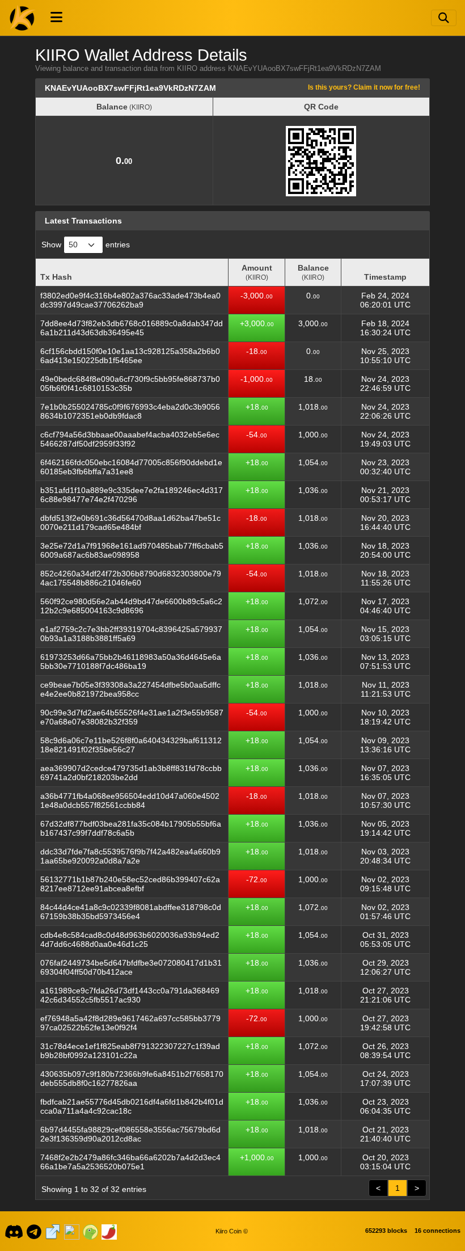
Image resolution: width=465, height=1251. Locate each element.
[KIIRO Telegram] (34, 1231)
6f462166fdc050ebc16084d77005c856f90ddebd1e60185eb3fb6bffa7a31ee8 (131, 467)
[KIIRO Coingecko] (90, 1231)
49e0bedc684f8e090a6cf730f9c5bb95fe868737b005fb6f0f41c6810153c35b (130, 383)
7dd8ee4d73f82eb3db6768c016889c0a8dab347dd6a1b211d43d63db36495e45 (131, 328)
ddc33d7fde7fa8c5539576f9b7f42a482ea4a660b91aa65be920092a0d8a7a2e (130, 856)
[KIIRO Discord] (13, 1231)
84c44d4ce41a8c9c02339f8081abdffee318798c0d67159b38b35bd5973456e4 (130, 912)
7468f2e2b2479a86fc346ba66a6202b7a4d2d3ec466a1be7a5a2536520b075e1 (130, 1162)
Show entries (85, 244)
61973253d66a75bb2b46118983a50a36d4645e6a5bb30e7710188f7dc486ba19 (130, 661)
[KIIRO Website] (52, 1231)
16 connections (437, 1230)
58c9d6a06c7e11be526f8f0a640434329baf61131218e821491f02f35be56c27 (131, 745)
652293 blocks (386, 1230)
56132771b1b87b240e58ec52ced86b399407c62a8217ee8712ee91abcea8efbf (130, 884)
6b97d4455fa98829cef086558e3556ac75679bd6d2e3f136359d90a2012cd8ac (130, 1134)
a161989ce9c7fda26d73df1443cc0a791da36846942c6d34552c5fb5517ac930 (129, 995)
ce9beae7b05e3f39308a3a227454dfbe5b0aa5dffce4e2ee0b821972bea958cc (130, 689)
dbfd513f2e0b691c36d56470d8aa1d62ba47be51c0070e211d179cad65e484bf (130, 522)
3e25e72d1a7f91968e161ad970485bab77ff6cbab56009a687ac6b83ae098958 (131, 550)
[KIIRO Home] (22, 17)
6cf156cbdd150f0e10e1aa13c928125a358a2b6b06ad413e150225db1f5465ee (130, 356)
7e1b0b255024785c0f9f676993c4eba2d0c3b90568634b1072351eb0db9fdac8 (130, 411)
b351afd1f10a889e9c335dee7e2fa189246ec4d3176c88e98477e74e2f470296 (131, 495)
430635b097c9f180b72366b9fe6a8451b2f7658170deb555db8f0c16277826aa (131, 1078)
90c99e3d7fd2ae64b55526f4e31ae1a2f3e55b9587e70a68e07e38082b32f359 (131, 717)
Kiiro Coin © (231, 1231)
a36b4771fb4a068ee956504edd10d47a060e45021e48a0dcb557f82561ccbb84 (129, 800)
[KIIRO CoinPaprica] (108, 1231)
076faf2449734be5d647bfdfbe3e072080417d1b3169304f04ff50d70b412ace (131, 967)
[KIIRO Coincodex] (71, 1231)
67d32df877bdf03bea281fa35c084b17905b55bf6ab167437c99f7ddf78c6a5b (130, 828)
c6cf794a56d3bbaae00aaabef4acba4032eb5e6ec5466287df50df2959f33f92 (129, 439)
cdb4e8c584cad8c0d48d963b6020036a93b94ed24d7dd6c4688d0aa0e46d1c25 (129, 939)
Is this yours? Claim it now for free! (364, 87)
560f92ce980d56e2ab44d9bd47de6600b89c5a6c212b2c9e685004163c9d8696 (131, 606)
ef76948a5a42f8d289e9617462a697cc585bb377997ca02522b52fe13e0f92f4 (130, 1023)
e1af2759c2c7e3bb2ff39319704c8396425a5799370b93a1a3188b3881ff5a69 (131, 634)
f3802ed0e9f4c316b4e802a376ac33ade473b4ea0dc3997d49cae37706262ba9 (130, 300)
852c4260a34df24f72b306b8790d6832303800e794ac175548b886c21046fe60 (130, 578)
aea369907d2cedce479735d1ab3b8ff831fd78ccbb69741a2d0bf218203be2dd (131, 773)
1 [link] (397, 1188)
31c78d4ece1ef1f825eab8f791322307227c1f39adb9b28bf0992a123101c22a (130, 1051)
